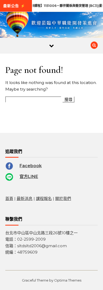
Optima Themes (67, 280)
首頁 (9, 198)
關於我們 (63, 198)
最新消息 (24, 198)
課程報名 (44, 198)
